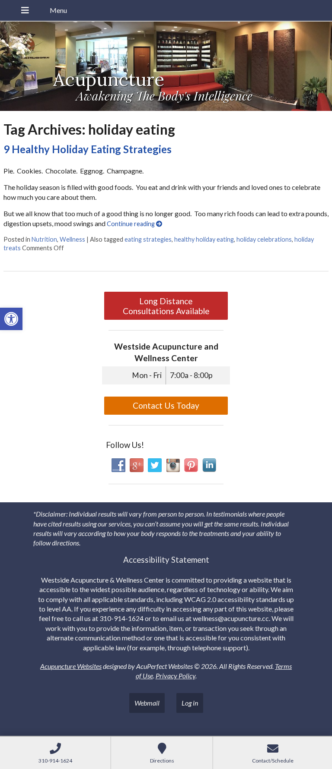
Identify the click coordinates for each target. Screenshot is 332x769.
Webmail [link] (147, 703)
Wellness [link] (72, 239)
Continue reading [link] (131, 223)
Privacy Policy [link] (175, 675)
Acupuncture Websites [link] (71, 666)
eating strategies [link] (148, 239)
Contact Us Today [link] (166, 405)
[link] (11, 319)
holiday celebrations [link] (264, 239)
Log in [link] (190, 703)
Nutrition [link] (44, 239)
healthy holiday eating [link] (204, 239)
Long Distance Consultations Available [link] (166, 306)
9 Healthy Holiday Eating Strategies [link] (87, 149)
